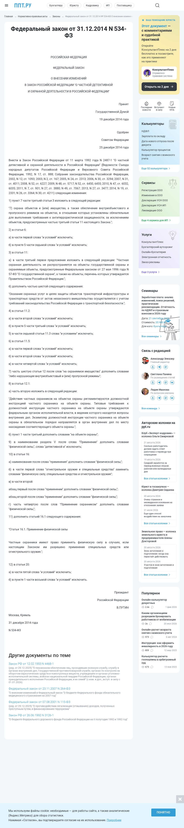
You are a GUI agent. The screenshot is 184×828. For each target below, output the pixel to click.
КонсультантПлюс (152, 242)
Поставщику (124, 5)
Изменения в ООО (152, 195)
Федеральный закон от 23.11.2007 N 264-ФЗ (39, 688)
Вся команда (149, 408)
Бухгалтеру (56, 5)
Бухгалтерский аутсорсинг (157, 247)
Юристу (74, 5)
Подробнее (114, 820)
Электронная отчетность (156, 257)
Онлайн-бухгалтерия (154, 252)
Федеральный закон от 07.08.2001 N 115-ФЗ (39, 702)
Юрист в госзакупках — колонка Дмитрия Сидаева (158, 488)
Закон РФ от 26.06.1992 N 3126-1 (31, 715)
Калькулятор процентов (156, 149)
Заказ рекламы (151, 262)
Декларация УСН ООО (155, 200)
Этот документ (154, 26)
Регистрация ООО (152, 190)
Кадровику (92, 5)
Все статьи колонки (155, 478)
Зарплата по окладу (153, 136)
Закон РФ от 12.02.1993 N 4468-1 (31, 663)
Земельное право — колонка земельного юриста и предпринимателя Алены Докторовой (159, 536)
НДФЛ (145, 131)
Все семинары (150, 336)
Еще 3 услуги (149, 272)
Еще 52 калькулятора (154, 168)
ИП (108, 5)
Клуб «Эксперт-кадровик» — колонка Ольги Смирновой (158, 435)
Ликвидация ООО (152, 210)
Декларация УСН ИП (154, 205)
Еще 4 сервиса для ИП (155, 220)
